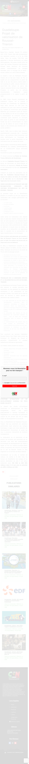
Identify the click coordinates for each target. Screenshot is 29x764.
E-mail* (4, 375)
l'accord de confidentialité (17, 382)
